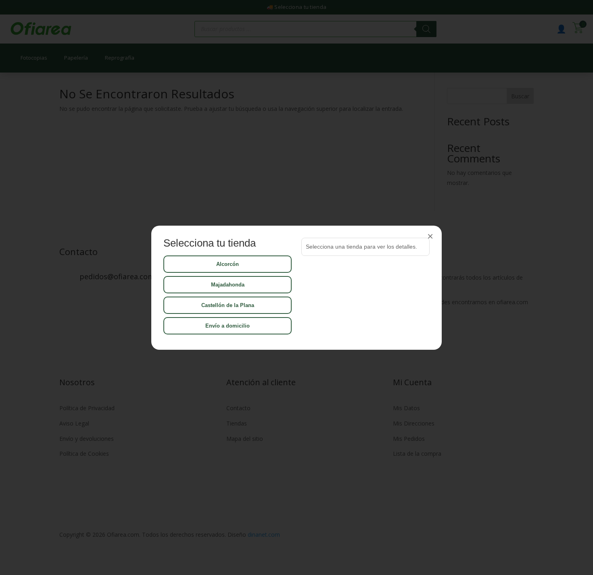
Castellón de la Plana (227, 305)
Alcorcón (227, 264)
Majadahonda (227, 285)
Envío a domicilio (227, 326)
